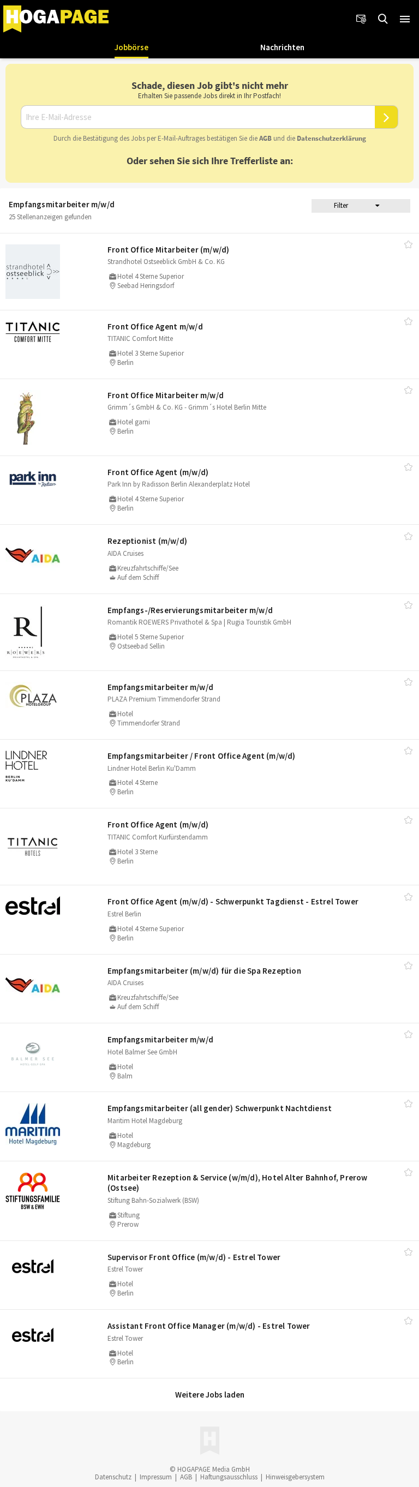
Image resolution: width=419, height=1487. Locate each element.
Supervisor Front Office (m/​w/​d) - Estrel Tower (193, 1257)
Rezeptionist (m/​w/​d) (147, 541)
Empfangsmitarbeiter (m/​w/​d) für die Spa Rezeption (204, 971)
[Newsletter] (361, 19)
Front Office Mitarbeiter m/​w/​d (165, 395)
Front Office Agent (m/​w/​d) (157, 472)
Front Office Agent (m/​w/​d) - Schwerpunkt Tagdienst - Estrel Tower (232, 901)
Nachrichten (282, 47)
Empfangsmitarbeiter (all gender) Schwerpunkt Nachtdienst (219, 1108)
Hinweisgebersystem (295, 1477)
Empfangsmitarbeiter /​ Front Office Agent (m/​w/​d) (201, 756)
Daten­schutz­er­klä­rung (331, 138)
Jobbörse (131, 47)
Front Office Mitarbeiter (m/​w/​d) (168, 249)
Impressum (156, 1477)
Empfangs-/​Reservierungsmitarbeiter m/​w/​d (190, 610)
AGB (265, 138)
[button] (405, 19)
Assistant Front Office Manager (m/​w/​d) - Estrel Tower (208, 1326)
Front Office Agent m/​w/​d (155, 326)
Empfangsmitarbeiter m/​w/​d (160, 687)
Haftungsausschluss (229, 1477)
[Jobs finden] (383, 19)
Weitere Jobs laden (209, 1394)
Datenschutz (113, 1477)
